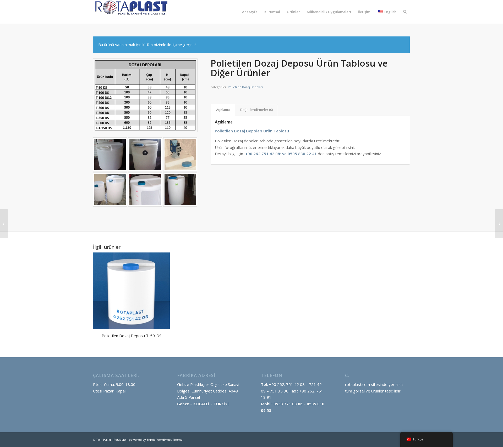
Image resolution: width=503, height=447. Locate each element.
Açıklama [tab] (223, 109)
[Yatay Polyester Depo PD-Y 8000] (499, 223)
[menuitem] (250, 12)
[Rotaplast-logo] (132, 12)
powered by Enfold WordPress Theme (156, 439)
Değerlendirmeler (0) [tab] (256, 109)
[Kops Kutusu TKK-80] (4, 223)
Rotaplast (119, 439)
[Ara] (405, 12)
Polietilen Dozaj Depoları (245, 87)
